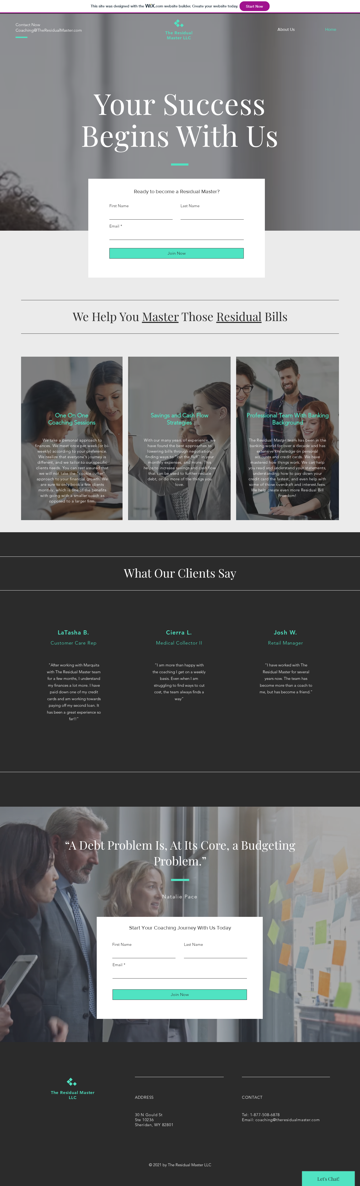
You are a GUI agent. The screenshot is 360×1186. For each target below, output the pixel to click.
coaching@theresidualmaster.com (287, 1119)
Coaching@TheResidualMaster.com (49, 30)
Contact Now (28, 24)
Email (114, 226)
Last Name (190, 206)
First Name (119, 206)
